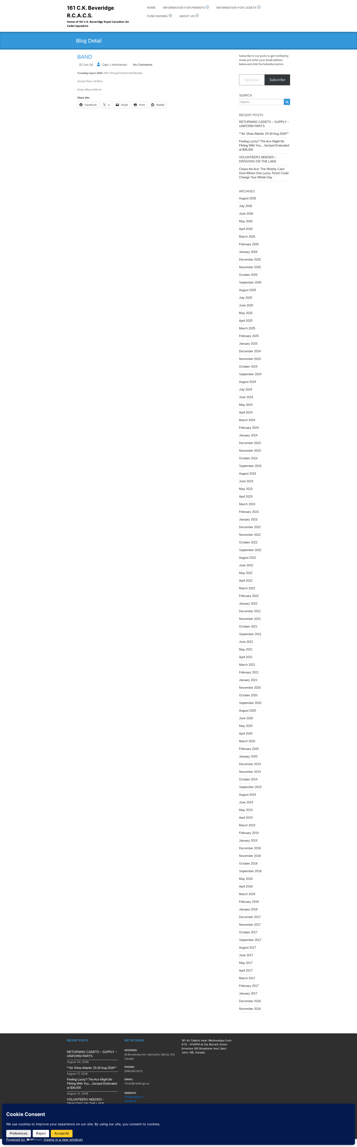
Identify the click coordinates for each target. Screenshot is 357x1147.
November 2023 (250, 450)
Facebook (130, 1101)
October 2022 (248, 542)
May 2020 (245, 726)
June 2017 (246, 955)
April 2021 (245, 657)
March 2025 (247, 328)
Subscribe (277, 79)
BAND (84, 57)
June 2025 (246, 305)
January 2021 (248, 680)
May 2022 (245, 573)
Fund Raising (157, 16)
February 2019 (249, 833)
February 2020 (249, 748)
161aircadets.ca (133, 1097)
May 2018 (245, 878)
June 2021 (246, 641)
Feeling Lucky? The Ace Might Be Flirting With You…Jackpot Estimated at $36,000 (264, 145)
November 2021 (250, 619)
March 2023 (247, 504)
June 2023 (246, 481)
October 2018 (248, 863)
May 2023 (245, 489)
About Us (186, 16)
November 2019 (250, 771)
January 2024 (248, 435)
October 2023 (248, 458)
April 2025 (245, 320)
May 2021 (245, 649)
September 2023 (250, 466)
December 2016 (250, 1001)
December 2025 (250, 259)
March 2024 (247, 420)
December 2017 (250, 917)
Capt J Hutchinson (114, 64)
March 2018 (247, 894)
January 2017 (248, 993)
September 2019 (250, 787)
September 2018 (250, 871)
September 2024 (250, 374)
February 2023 (249, 511)
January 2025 (248, 343)
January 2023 (248, 519)
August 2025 (247, 290)
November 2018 (250, 856)
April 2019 (245, 817)
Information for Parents (184, 7)
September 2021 (250, 634)
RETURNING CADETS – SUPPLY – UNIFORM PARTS (264, 124)
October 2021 (248, 626)
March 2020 (247, 741)
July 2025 (245, 297)
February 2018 (249, 901)
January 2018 (248, 909)
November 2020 (250, 687)
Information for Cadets (236, 7)
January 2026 (248, 252)
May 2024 (245, 404)
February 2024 (249, 427)
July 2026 (245, 206)
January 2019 (248, 840)
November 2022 (250, 534)
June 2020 (246, 718)
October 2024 (248, 366)
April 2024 (245, 412)
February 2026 (249, 244)
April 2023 (245, 496)
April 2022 (245, 580)
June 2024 (246, 397)
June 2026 (246, 213)
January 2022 (248, 603)
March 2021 (247, 664)
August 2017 (247, 947)
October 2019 (248, 779)
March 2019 (247, 825)
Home (151, 7)
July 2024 (245, 389)
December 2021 (250, 611)
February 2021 (249, 672)
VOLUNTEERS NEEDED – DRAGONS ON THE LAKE (257, 159)
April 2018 (245, 886)
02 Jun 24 (86, 64)
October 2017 (248, 932)
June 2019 (246, 802)
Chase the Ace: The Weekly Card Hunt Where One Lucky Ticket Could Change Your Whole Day (263, 173)
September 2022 (250, 550)
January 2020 (248, 756)
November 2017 (250, 924)
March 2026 (247, 236)
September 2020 (250, 703)
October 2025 (248, 274)
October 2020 (248, 695)
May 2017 (245, 963)
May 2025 (245, 313)
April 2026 (245, 229)
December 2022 (250, 527)
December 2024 (250, 351)
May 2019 (245, 810)
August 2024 (247, 382)
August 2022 (247, 557)
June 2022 (246, 565)
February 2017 (249, 985)
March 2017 (247, 978)
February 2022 (249, 596)
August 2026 (247, 198)
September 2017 (250, 940)
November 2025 (250, 267)
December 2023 (250, 443)
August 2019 (247, 794)
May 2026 (245, 221)
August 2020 (247, 710)
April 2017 (245, 970)
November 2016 (250, 1008)
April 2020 (245, 733)
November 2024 (250, 359)
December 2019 (250, 764)
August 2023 (247, 473)
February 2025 (249, 336)
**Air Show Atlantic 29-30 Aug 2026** (264, 133)
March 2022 (247, 588)
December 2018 (250, 848)
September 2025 (250, 282)
